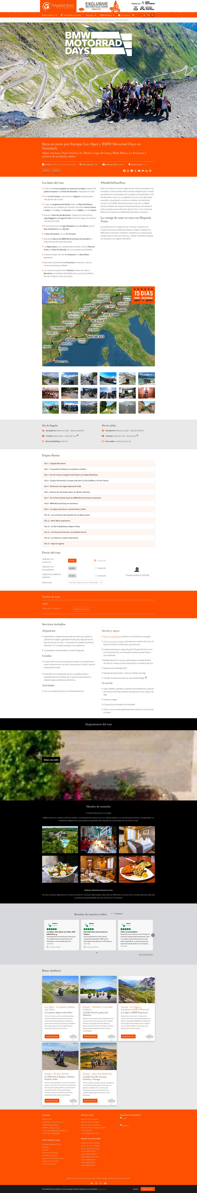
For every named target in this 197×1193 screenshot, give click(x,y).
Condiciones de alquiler (50, 1155)
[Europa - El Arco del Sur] (60, 1056)
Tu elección (101, 560)
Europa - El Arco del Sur (57, 1073)
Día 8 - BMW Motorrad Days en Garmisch (61, 503)
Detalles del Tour (52, 1036)
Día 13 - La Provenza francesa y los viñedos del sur (65, 532)
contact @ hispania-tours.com (57, 1130)
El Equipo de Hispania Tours (51, 1144)
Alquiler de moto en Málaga (90, 1146)
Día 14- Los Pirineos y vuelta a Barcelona (61, 538)
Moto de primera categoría (114, 641)
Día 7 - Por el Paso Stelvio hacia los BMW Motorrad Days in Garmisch (72, 498)
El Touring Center (87, 1130)
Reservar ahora (81, 609)
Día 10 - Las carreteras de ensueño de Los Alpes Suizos (67, 515)
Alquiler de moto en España (90, 1143)
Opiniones (45, 1147)
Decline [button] (135, 1189)
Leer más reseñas (146, 954)
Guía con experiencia (111, 636)
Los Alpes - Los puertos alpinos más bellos (60, 1008)
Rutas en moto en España (89, 1119)
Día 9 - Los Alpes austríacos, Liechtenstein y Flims (65, 509)
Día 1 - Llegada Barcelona (55, 463)
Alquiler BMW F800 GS (88, 1160)
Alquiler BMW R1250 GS (88, 1154)
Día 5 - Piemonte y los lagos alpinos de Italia (62, 486)
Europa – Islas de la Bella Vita (97, 1073)
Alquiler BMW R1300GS (88, 1151)
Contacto (56, 170)
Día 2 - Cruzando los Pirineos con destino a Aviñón (65, 469)
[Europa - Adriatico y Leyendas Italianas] (98, 989)
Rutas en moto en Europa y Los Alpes (93, 1128)
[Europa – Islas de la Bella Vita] (98, 1056)
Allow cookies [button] (148, 1189)
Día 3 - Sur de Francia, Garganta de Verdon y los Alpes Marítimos (71, 475)
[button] (133, 15)
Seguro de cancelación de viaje (52, 1158)
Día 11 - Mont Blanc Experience (57, 520)
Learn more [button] (102, 1189)
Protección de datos (49, 1164)
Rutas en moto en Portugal (90, 1122)
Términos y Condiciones (50, 1153)
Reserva (46, 170)
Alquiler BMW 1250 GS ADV (89, 1157)
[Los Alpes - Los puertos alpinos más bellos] (60, 989)
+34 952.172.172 (54, 1128)
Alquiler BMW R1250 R (88, 1165)
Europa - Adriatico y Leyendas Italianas (97, 1008)
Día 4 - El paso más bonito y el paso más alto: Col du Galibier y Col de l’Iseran (76, 480)
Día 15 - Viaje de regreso (54, 543)
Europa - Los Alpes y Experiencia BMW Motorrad (135, 1008)
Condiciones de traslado (50, 1161)
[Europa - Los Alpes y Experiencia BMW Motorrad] (137, 989)
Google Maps (55, 1133)
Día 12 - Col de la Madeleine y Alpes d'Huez (62, 526)
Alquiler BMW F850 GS (88, 1162)
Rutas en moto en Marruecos (90, 1125)
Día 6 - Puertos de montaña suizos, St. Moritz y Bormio (67, 492)
